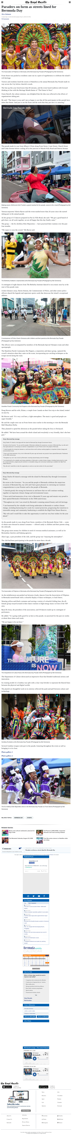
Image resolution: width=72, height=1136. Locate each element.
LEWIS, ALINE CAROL (29, 1011)
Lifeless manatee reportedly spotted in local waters (36, 912)
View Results (28, 998)
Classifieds (59, 1095)
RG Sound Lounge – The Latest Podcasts (36, 1047)
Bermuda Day (18, 817)
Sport (43, 1099)
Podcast (60, 1122)
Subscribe (9, 1122)
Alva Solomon (6, 14)
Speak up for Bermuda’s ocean (31, 937)
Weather (59, 1099)
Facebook (44, 1116)
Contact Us (9, 1119)
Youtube (60, 1116)
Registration (25, 1118)
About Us (9, 1116)
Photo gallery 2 (7, 756)
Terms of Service (50, 854)
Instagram (45, 1122)
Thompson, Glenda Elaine (29, 1013)
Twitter (44, 1119)
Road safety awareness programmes (34, 988)
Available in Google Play (52, 1086)
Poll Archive (28, 1000)
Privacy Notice (25, 1122)
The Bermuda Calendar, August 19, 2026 (21, 838)
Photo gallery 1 (7, 752)
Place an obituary (43, 1016)
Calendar (59, 1102)
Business (44, 1095)
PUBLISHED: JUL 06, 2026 (30, 1066)
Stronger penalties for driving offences (35, 986)
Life (43, 1102)
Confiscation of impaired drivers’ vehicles (36, 982)
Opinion (44, 1106)
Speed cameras (29, 990)
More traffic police (30, 984)
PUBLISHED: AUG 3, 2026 (29, 1050)
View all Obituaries (29, 1016)
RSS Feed (60, 1119)
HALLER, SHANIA (28, 1008)
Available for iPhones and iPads (17, 1086)
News (43, 1092)
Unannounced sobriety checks (33, 992)
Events (29, 817)
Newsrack (59, 1106)
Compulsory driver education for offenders (36, 980)
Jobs (58, 1092)
